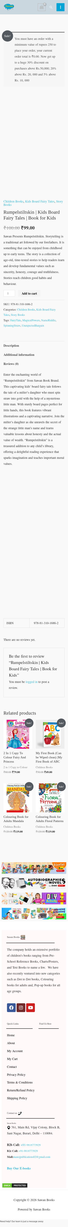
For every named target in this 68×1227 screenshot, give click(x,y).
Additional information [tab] (18, 354)
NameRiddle (48, 320)
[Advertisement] (34, 506)
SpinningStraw (11, 325)
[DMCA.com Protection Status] (15, 1185)
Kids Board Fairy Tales (39, 201)
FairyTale (15, 320)
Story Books (18, 315)
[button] (51, 7)
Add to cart (29, 293)
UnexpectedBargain (33, 325)
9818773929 (34, 1145)
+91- (24, 1145)
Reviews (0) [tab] (11, 363)
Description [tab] (11, 345)
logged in (31, 682)
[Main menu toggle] (60, 7)
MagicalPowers (31, 320)
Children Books (13, 201)
